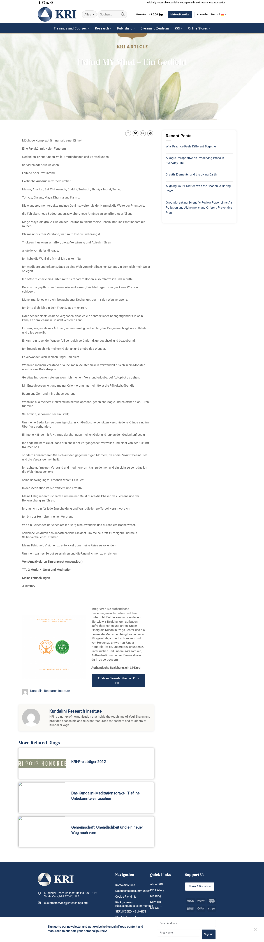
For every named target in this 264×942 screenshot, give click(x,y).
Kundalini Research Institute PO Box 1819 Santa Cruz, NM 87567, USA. (70, 894)
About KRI (156, 884)
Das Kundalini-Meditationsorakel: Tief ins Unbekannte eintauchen (105, 796)
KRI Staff (156, 907)
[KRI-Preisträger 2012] (42, 763)
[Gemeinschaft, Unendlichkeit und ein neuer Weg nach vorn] (42, 831)
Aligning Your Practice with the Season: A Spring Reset (198, 188)
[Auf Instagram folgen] (43, 2)
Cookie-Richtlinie (125, 896)
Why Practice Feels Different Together (191, 146)
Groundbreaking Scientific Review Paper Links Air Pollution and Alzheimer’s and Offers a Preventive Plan (199, 207)
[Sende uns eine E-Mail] (48, 2)
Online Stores (198, 28)
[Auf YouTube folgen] (51, 2)
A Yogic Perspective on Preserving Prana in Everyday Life (195, 160)
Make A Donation (179, 14)
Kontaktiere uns (125, 885)
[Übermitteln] (123, 14)
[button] (149, 14)
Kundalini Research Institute (50, 691)
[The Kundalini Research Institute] (57, 14)
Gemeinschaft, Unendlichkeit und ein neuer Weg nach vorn (107, 830)
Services (155, 902)
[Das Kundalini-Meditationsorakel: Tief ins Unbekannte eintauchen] (42, 797)
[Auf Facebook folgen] (39, 2)
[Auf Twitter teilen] (135, 133)
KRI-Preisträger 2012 (88, 761)
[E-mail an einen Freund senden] (143, 133)
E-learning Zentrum (155, 28)
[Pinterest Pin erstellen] (150, 133)
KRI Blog (155, 896)
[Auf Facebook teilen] (128, 133)
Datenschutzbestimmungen (132, 891)
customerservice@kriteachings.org (66, 903)
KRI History (157, 890)
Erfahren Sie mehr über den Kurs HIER (118, 681)
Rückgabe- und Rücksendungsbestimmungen (134, 904)
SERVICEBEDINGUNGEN (130, 911)
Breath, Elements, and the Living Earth (191, 174)
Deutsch (216, 14)
